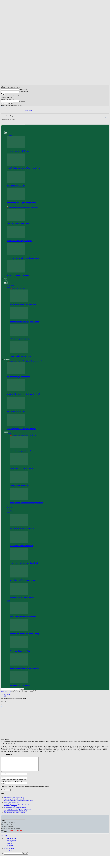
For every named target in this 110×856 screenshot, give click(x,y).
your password (23, 91)
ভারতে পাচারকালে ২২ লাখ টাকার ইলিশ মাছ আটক (23, 468)
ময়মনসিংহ (25, 435)
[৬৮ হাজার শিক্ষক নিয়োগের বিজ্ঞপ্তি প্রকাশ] (19, 542)
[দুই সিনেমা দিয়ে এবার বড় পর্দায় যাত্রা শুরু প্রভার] (19, 301)
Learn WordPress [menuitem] (12, 842)
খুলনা (13, 435)
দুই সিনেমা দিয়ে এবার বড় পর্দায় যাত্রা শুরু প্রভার (23, 304)
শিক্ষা (5, 696)
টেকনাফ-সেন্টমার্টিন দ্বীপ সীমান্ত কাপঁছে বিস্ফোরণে (23, 616)
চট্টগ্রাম (16, 435)
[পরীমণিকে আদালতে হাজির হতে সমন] (19, 335)
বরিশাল (21, 435)
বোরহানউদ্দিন (30, 361)
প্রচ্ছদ (5, 132)
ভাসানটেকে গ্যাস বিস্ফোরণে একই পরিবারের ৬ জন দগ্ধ (24, 634)
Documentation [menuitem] (11, 840)
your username (23, 89)
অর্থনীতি (5, 280)
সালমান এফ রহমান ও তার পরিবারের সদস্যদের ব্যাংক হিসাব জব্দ (26, 503)
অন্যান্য (14, 288)
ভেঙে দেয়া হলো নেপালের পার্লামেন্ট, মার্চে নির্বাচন (19, 241)
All (8, 135)
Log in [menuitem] (6, 847)
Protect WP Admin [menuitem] (9, 848)
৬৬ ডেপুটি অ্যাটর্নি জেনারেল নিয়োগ (19, 485)
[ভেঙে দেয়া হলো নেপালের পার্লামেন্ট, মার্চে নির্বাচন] (16, 237)
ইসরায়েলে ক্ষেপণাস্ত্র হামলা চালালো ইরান (18, 275)
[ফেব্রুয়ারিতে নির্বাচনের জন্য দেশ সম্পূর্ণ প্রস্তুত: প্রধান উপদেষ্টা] (16, 165)
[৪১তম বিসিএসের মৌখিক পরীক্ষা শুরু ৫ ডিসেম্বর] (19, 577)
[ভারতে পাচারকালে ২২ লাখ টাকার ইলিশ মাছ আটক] (19, 465)
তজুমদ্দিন (15, 361)
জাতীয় (5, 133)
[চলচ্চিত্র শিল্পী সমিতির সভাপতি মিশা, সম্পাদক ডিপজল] (19, 318)
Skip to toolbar (5, 835)
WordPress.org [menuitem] (11, 838)
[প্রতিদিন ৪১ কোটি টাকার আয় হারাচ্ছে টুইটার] (19, 594)
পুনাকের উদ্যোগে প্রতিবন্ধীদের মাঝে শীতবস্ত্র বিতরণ (24, 563)
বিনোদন (8, 287)
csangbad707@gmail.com (15, 830)
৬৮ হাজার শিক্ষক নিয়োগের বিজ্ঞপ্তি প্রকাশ (21, 546)
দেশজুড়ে (9, 433)
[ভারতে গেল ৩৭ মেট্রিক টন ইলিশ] (16, 182)
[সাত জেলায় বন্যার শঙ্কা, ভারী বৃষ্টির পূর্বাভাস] (16, 148)
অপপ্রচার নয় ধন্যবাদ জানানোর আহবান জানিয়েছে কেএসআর (23, 258)
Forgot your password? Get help (10, 96)
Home (2, 691)
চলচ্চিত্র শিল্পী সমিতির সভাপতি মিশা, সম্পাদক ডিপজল (24, 322)
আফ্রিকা (16, 208)
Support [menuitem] (9, 843)
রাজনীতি (5, 278)
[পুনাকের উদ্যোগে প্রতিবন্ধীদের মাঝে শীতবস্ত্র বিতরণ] (19, 560)
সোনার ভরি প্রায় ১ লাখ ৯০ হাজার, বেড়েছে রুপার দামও (21, 203)
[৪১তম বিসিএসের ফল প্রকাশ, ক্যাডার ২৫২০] (19, 525)
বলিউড (20, 288)
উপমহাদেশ (27, 208)
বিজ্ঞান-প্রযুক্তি (10, 506)
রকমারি (8, 601)
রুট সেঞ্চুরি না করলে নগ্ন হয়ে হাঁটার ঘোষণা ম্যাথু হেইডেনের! (17, 809)
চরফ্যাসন (11, 361)
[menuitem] (56, 853)
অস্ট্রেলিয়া (11, 208)
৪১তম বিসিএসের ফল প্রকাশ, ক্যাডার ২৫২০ (22, 528)
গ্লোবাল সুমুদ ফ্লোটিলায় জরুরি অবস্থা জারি (18, 223)
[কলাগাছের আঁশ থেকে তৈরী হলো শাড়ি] (19, 682)
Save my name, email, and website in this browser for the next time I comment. (25, 786)
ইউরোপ (23, 208)
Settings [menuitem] (9, 850)
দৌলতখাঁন (25, 361)
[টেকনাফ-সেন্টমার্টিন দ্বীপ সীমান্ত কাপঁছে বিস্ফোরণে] (19, 613)
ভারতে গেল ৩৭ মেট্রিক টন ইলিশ (16, 186)
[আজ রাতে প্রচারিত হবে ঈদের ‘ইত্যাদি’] (19, 353)
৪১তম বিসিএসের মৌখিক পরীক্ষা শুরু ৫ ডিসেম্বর (22, 580)
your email (22, 101)
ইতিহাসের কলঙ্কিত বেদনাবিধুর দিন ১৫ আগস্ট (22, 651)
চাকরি (8, 513)
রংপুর (28, 435)
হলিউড (24, 288)
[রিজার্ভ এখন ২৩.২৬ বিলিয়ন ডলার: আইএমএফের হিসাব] (19, 665)
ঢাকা (19, 435)
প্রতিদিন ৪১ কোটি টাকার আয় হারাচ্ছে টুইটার (21, 598)
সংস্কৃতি (6, 283)
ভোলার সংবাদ (7, 359)
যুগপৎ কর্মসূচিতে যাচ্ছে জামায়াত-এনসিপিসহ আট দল (15, 811)
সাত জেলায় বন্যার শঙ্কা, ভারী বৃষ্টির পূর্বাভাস (18, 151)
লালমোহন (38, 361)
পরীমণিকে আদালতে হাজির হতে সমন (19, 339)
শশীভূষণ (42, 361)
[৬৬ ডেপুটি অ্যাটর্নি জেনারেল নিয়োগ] (19, 482)
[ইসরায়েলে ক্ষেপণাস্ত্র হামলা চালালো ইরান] (16, 272)
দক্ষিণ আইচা (20, 361)
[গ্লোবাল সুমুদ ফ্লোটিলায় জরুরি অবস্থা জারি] (16, 220)
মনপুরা (34, 361)
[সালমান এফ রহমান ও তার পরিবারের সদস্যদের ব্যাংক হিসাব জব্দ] (19, 499)
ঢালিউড (17, 288)
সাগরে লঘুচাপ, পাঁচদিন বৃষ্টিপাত (10, 806)
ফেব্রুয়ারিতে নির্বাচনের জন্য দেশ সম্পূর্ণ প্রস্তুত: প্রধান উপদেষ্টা (23, 168)
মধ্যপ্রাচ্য (35, 208)
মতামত (8, 509)
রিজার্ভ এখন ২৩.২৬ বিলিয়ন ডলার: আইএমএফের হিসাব (24, 668)
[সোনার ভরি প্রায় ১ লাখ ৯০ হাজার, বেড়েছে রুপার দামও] (16, 199)
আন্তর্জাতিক (7, 206)
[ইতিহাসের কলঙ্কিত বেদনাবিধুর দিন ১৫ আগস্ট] (19, 648)
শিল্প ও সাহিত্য (10, 285)
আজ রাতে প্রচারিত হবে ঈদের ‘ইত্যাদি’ (20, 356)
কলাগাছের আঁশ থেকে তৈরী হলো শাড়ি (20, 686)
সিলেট (34, 435)
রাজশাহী (31, 435)
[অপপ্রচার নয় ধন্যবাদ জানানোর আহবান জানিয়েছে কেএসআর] (16, 255)
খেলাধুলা (5, 282)
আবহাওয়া (11, 135)
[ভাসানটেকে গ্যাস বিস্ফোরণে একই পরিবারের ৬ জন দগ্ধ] (19, 630)
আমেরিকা (20, 208)
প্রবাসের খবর (10, 507)
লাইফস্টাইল (9, 511)
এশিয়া (31, 208)
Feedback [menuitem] (10, 845)
